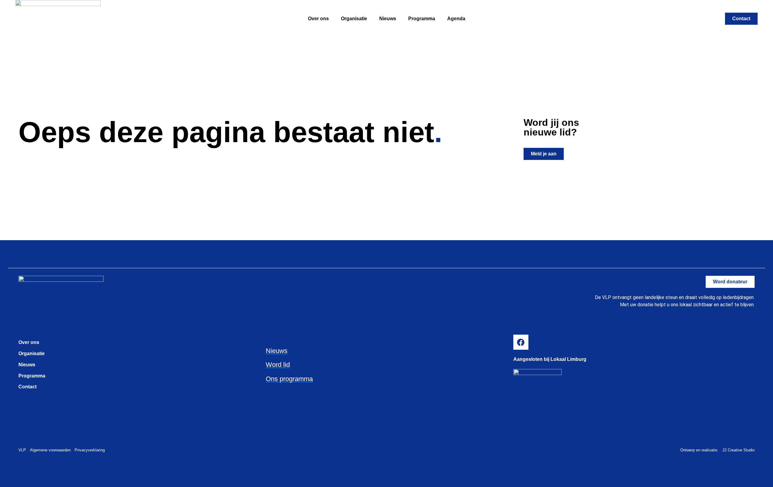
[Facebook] (520, 342)
